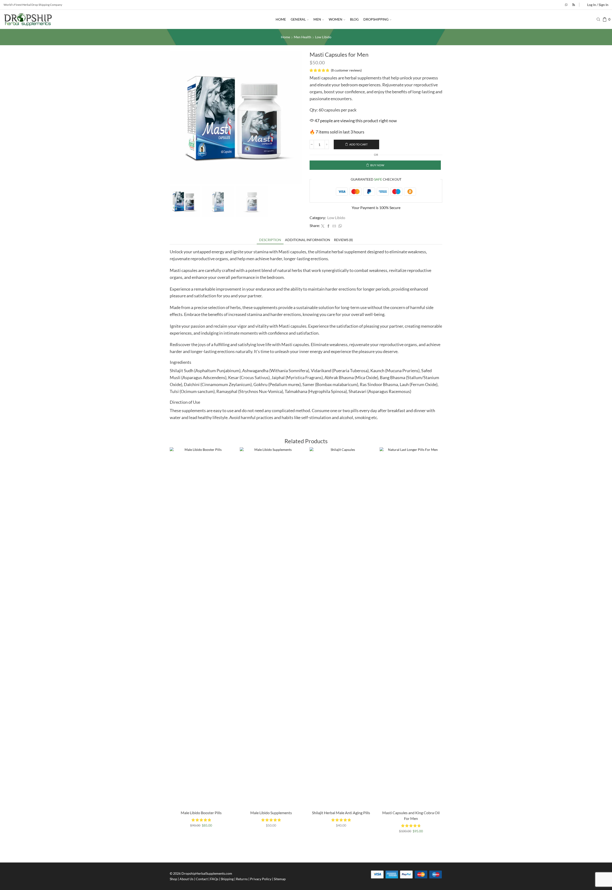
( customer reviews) (346, 70)
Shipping (227, 879)
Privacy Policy (260, 879)
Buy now (377, 165)
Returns (242, 879)
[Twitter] (323, 226)
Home (281, 19)
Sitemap (280, 879)
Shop (173, 879)
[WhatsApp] (566, 4)
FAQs (214, 879)
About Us (186, 879)
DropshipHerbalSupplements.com (206, 873)
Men (317, 19)
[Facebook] (328, 226)
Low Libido (323, 37)
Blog (354, 19)
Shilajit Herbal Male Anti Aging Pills (341, 812)
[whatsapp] (339, 226)
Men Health (302, 37)
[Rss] (573, 4)
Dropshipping (375, 19)
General (298, 19)
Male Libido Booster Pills (201, 812)
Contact (202, 879)
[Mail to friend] (334, 226)
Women (335, 19)
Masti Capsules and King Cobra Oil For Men (411, 815)
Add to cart (358, 144)
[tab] (270, 240)
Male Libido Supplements (271, 812)
